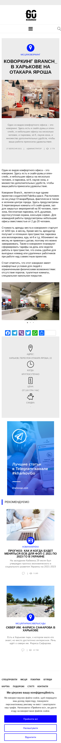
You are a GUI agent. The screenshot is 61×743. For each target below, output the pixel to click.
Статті (30, 686)
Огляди (47, 679)
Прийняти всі (30, 719)
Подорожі (18, 686)
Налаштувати (30, 728)
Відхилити (30, 737)
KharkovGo (30, 15)
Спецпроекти (9, 679)
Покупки (35, 679)
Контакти (42, 686)
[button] (56, 301)
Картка (6, 686)
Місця (24, 679)
